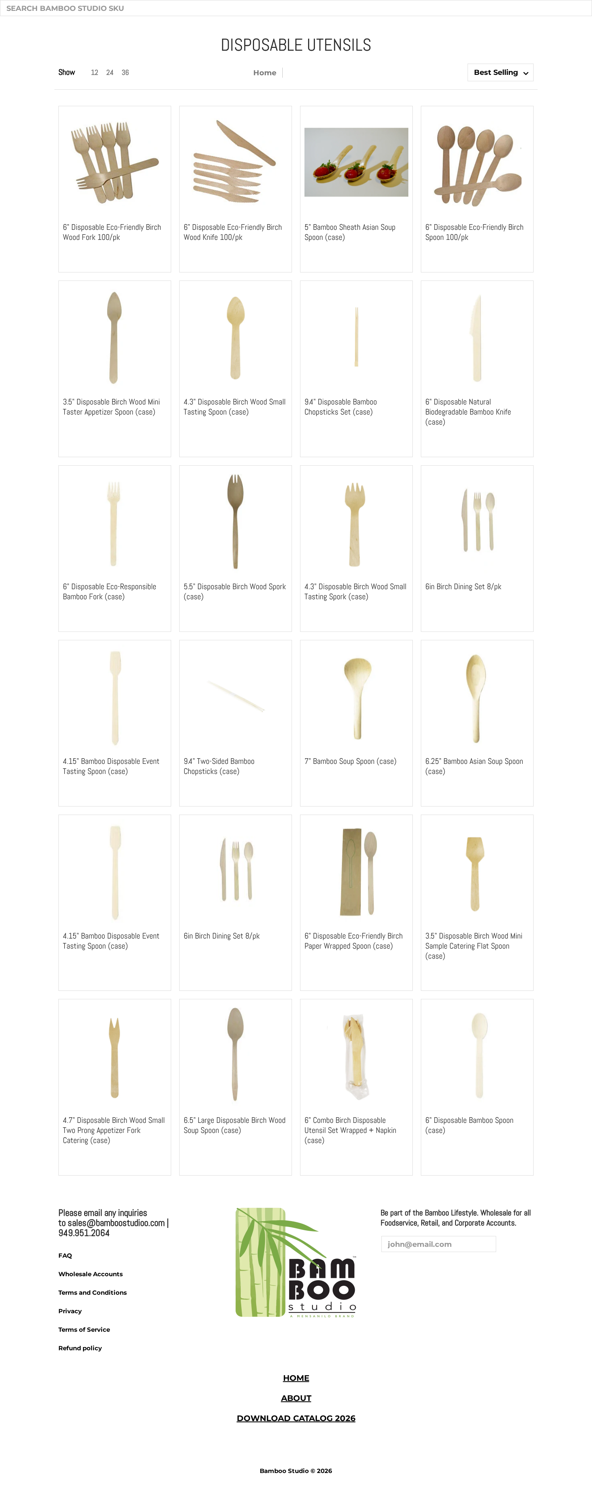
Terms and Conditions (92, 1292)
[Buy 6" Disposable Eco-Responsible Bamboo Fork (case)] (115, 522)
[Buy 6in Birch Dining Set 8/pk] (477, 522)
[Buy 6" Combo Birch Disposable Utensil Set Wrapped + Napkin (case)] (356, 1055)
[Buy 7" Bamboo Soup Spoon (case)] (356, 696)
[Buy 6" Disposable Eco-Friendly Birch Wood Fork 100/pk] (115, 162)
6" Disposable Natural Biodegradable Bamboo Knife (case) (468, 411)
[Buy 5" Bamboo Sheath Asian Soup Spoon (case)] (356, 162)
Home (264, 72)
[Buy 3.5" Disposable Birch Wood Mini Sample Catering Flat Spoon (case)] (477, 871)
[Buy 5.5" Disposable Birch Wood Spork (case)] (236, 522)
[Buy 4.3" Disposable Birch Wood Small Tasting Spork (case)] (356, 522)
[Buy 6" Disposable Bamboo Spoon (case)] (477, 1055)
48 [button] (140, 72)
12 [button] (94, 72)
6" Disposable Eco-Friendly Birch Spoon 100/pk (474, 232)
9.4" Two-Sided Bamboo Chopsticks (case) (219, 766)
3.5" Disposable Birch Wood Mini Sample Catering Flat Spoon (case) (473, 945)
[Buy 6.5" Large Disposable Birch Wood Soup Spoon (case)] (236, 1055)
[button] (388, 1267)
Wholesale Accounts (90, 1274)
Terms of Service (84, 1329)
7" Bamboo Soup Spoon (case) (350, 761)
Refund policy (80, 1348)
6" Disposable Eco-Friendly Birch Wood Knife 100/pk (233, 232)
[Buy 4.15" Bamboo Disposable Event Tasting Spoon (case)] (115, 696)
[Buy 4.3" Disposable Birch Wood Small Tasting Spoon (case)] (236, 337)
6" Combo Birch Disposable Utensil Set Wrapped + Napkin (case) (350, 1130)
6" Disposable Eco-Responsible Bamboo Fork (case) (109, 591)
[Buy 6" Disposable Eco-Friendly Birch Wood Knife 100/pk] (236, 162)
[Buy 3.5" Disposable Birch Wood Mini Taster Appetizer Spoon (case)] (115, 337)
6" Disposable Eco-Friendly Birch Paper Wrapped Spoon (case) (353, 940)
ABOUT (296, 1398)
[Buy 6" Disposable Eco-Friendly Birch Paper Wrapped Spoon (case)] (356, 871)
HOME (296, 1378)
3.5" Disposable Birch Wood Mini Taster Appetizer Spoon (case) (111, 406)
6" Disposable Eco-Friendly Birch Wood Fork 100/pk (112, 232)
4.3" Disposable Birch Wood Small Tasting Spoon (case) (235, 406)
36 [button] (125, 72)
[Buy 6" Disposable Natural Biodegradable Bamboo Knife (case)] (477, 337)
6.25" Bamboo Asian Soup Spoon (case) (474, 766)
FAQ (65, 1255)
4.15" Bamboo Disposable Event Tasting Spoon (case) (111, 766)
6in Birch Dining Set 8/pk (463, 586)
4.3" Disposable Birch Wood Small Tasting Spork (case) (355, 591)
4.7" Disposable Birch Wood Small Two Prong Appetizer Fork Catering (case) (114, 1130)
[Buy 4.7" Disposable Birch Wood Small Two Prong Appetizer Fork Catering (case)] (115, 1055)
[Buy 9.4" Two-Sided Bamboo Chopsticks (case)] (236, 696)
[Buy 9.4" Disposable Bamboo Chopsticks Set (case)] (356, 337)
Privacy (70, 1311)
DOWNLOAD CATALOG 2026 (296, 1418)
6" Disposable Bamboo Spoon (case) (469, 1125)
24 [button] (110, 72)
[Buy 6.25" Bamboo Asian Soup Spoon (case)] (477, 696)
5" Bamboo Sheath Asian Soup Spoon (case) (349, 232)
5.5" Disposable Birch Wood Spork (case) (235, 591)
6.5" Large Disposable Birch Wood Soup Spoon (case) (235, 1125)
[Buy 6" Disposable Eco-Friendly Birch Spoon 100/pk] (477, 162)
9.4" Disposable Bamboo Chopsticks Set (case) (340, 406)
